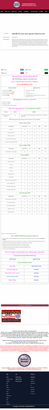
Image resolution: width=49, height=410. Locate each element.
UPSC (7, 387)
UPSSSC (8, 381)
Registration (35, 266)
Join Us (22, 69)
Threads (32, 387)
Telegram (32, 381)
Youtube (32, 379)
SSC (7, 383)
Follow (22, 73)
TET (7, 399)
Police (7, 402)
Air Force (8, 389)
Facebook (33, 389)
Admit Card (14, 11)
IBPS (7, 385)
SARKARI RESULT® (29, 4)
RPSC (7, 393)
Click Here (36, 269)
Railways (8, 404)
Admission (26, 11)
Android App (18, 377)
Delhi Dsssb (8, 395)
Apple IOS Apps (36, 259)
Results (20, 11)
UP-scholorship (9, 379)
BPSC (7, 377)
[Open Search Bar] (1, 15)
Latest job (7, 11)
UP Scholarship (33, 11)
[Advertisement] (25, 23)
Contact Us (33, 393)
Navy (7, 391)
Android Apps (12, 259)
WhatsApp (33, 383)
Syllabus (41, 11)
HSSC (7, 397)
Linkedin (32, 391)
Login (39, 266)
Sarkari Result (18, 340)
